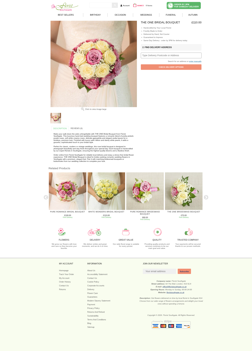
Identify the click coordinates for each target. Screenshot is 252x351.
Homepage (64, 270)
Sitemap (90, 327)
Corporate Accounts (95, 285)
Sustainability (93, 316)
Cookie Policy (93, 282)
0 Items (149, 5)
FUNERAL (171, 15)
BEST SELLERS (66, 15)
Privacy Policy (93, 308)
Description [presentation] (60, 128)
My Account (64, 278)
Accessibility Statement (97, 274)
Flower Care (92, 293)
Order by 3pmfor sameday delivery (186, 5)
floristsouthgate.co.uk (175, 292)
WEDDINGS (146, 15)
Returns (62, 289)
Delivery (90, 289)
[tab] (60, 128)
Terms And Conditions (96, 319)
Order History (65, 282)
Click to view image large (95, 109)
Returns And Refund (96, 312)
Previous (46, 197)
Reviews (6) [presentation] (77, 128)
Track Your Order (66, 274)
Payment (91, 304)
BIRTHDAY (95, 15)
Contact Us (64, 285)
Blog (89, 323)
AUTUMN (193, 15)
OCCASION (120, 15)
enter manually (195, 61)
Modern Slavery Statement (98, 301)
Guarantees (92, 297)
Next (206, 197)
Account (126, 5)
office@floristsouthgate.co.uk (174, 287)
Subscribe (184, 271)
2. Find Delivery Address (157, 47)
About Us (91, 270)
